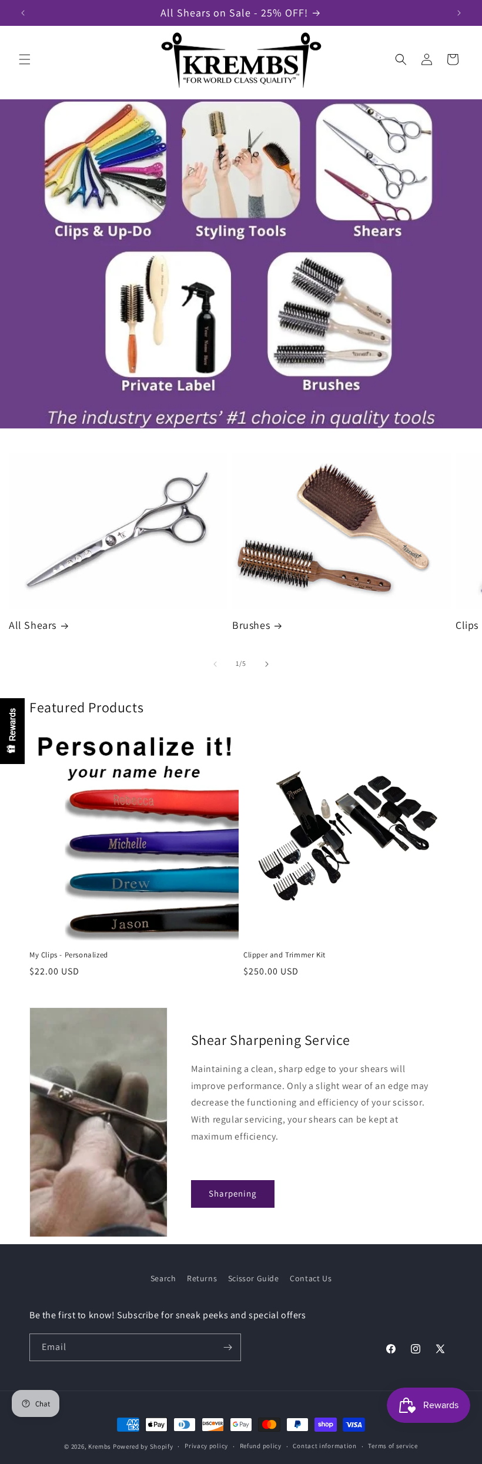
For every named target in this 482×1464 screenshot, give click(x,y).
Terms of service (392, 1446)
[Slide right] (267, 664)
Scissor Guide (253, 1278)
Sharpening (233, 1193)
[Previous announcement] (23, 13)
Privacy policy (206, 1446)
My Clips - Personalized (68, 955)
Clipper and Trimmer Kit (284, 955)
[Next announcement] (459, 13)
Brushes (251, 625)
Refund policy (261, 1446)
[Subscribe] (227, 1347)
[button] (25, 59)
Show (12, 731)
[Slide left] (215, 664)
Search (163, 1278)
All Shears (32, 625)
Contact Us (311, 1278)
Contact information (324, 1446)
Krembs (99, 1446)
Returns (202, 1278)
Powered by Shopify (143, 1446)
